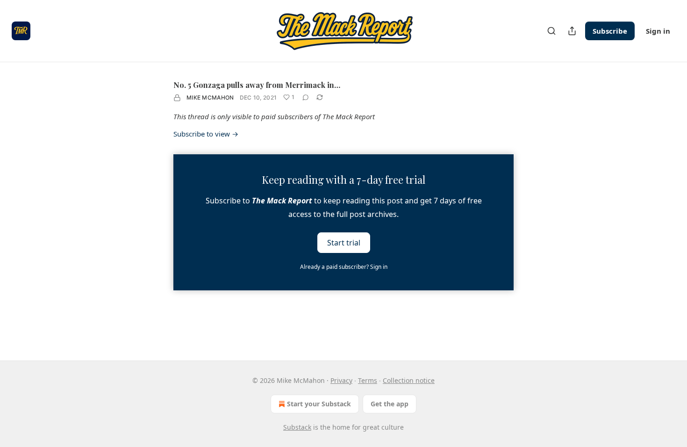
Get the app (389, 403)
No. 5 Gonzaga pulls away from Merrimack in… (256, 85)
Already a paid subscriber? (343, 267)
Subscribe (610, 31)
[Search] (551, 31)
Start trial (343, 243)
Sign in (658, 31)
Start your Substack (319, 403)
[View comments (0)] (306, 97)
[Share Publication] (572, 31)
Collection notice (409, 380)
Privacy (341, 380)
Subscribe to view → (205, 133)
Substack (297, 427)
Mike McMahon (210, 97)
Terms (367, 380)
